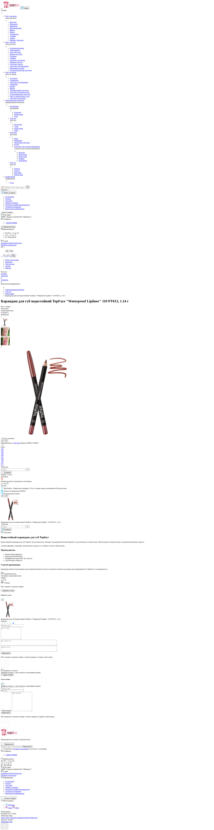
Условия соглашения (13, 207)
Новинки (8, 262)
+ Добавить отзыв (8, 590)
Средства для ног (16, 64)
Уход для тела (10, 42)
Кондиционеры (16, 28)
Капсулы (13, 22)
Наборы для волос (17, 40)
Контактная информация (14, 209)
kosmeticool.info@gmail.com (11, 243)
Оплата (8, 199)
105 (2, 453)
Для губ (13, 163)
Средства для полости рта (19, 92)
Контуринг (23, 157)
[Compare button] (6, 440)
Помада (17, 169)
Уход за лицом (10, 72)
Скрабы (13, 36)
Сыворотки (14, 34)
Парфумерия (10, 177)
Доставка (8, 201)
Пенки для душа (16, 54)
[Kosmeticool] (9, 736)
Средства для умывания (19, 82)
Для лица (13, 132)
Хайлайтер (23, 161)
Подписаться (27, 746)
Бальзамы (18, 173)
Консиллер (23, 155)
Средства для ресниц (18, 98)
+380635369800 (11, 223)
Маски (12, 30)
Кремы (12, 86)
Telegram (11, 805)
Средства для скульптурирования (27, 147)
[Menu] (2, 8)
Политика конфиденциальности (17, 205)
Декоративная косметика (14, 100)
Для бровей (14, 106)
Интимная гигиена (17, 68)
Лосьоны (13, 56)
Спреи (12, 38)
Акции (8, 266)
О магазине (9, 197)
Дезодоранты (15, 50)
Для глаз (13, 118)
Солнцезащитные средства (20, 94)
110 (2, 461)
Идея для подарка (12, 260)
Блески (17, 171)
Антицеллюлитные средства (21, 70)
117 (2, 465)
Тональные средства (22, 143)
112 (2, 463)
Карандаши (18, 114)
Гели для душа (15, 52)
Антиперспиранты (17, 48)
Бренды (8, 268)
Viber (10, 808)
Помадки (17, 112)
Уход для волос (11, 16)
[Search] (28, 187)
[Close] (6, 20)
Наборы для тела (16, 62)
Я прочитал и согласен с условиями (25, 749)
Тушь (16, 126)
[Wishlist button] (2, 441)
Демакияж (14, 84)
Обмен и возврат (11, 203)
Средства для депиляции (19, 66)
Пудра (16, 145)
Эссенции (13, 78)
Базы (16, 139)
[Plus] (28, 469)
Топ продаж (9, 264)
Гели (16, 116)
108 (2, 459)
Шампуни (13, 26)
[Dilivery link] (7, 484)
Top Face (16, 443)
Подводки (18, 124)
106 (2, 455)
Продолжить (6, 653)
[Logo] (11, 8)
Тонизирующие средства (19, 90)
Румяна (21, 159)
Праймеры (18, 141)
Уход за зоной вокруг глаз (19, 96)
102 (2, 449)
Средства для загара (17, 60)
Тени (16, 130)
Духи (12, 183)
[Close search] (2, 187)
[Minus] (2, 469)
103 (2, 451)
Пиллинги (14, 24)
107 (2, 457)
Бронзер (22, 153)
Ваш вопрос (6, 710)
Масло (12, 32)
